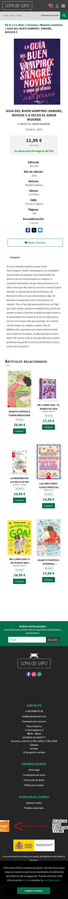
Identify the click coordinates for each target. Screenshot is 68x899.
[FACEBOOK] (28, 674)
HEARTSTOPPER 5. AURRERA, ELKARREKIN (49, 561)
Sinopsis (15, 257)
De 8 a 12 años (15, 25)
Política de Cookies (34, 785)
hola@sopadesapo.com (34, 716)
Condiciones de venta (34, 774)
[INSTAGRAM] (34, 674)
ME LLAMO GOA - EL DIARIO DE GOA (48, 406)
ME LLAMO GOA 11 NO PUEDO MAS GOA (19, 560)
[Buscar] (64, 15)
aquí (25, 880)
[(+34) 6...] (39, 674)
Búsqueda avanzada (50, 15)
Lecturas (32, 25)
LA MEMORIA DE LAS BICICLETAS (19, 479)
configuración (51, 880)
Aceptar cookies (33, 890)
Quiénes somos (34, 802)
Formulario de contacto (34, 721)
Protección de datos (34, 780)
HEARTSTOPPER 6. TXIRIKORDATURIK (19, 413)
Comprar (19, 431)
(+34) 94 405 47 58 (34, 711)
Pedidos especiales (34, 808)
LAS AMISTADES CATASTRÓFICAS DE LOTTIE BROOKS (48, 485)
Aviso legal (34, 769)
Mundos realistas (51, 25)
